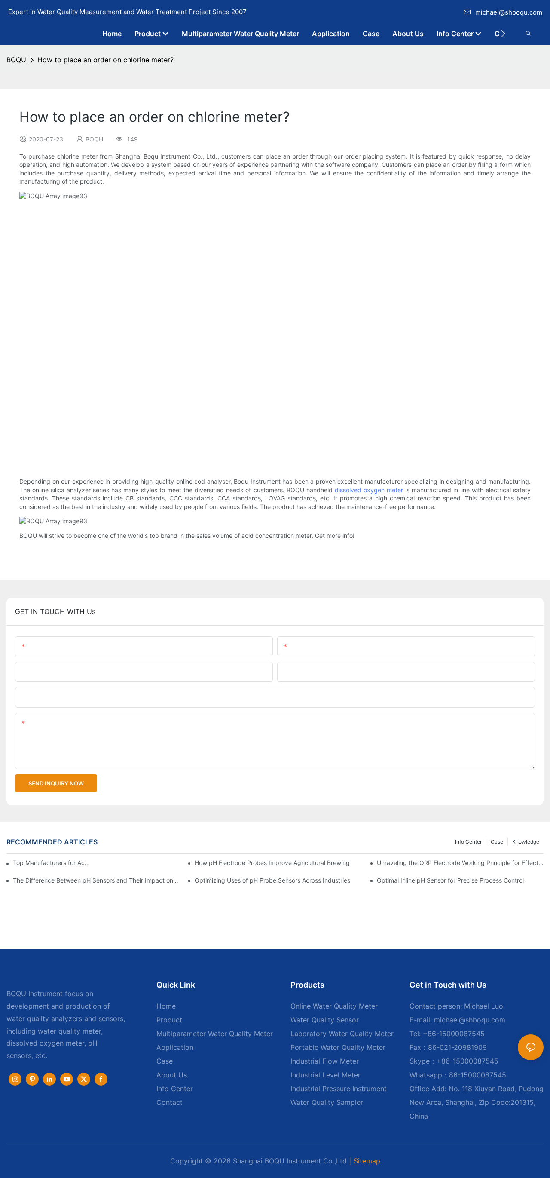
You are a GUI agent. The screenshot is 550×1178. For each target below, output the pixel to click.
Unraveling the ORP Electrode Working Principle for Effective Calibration (460, 862)
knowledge (525, 841)
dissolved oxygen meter (369, 490)
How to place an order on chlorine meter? (105, 59)
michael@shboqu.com (508, 12)
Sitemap (367, 1161)
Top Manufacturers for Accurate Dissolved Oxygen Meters (53, 862)
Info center (468, 841)
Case (497, 841)
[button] (503, 33)
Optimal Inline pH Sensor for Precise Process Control (450, 880)
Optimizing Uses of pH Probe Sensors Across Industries (272, 880)
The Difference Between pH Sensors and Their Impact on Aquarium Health (96, 880)
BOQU (16, 59)
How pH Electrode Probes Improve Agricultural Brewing (272, 862)
